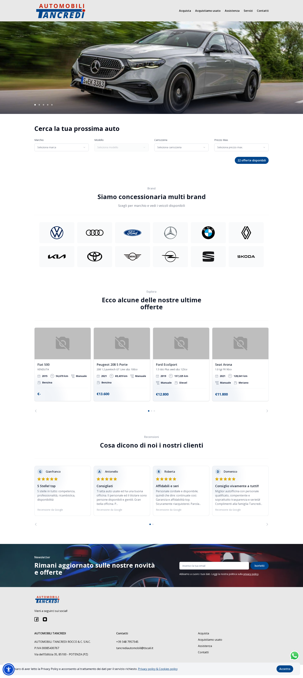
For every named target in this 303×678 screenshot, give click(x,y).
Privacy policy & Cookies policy (158, 669)
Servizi (248, 11)
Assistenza (232, 11)
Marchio (39, 140)
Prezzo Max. (221, 140)
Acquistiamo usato (208, 11)
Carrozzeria (160, 140)
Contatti (263, 11)
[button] (9, 669)
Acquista (185, 11)
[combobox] (61, 147)
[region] (151, 370)
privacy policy (250, 574)
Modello (99, 140)
